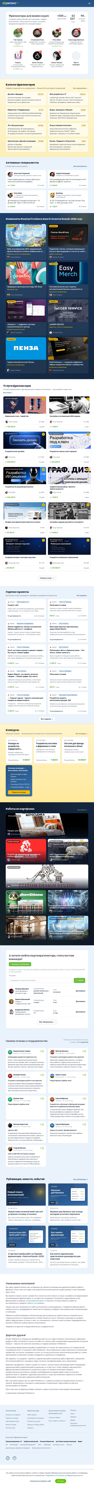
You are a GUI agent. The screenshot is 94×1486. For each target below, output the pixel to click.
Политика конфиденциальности (78, 1424)
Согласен (60, 1481)
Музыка (69, 1444)
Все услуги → (8, 393)
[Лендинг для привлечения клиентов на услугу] (24, 519)
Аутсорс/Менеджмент (28, 1444)
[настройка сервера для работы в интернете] (69, 519)
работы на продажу (36, 1303)
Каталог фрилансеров (20, 84)
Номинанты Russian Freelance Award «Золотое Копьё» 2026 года (44, 219)
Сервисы (30, 1428)
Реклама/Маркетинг (47, 1441)
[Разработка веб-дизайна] (24, 448)
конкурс (61, 1296)
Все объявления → (47, 1022)
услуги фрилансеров (35, 1301)
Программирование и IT (14, 1441)
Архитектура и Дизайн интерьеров (18, 1448)
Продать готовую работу (35, 1424)
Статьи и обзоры (54, 1417)
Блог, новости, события (57, 1421)
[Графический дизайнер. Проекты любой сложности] (69, 483)
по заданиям (82, 1042)
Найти (81, 980)
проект (25, 1296)
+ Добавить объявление (20, 964)
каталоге (15, 1309)
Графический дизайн (31, 1441)
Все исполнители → (80, 166)
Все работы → (82, 810)
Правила (73, 1417)
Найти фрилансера (12, 1421)
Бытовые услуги (58, 1444)
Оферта (72, 1420)
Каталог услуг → (47, 578)
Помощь (73, 1410)
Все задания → (82, 595)
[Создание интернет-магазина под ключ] (24, 554)
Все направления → (80, 88)
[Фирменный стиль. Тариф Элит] (24, 413)
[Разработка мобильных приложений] (69, 554)
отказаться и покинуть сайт (40, 1481)
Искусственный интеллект (41, 1448)
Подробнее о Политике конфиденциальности (64, 1475)
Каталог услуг (10, 1428)
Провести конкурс (19, 792)
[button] (6, 405)
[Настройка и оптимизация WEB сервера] (69, 413)
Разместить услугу (33, 1421)
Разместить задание (13, 1415)
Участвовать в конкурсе (35, 1418)
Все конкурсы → (82, 734)
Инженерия (14, 1444)
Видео (80, 1441)
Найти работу (32, 1415)
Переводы (47, 1444)
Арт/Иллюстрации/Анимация (66, 1441)
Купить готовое (11, 1424)
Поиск (72, 1413)
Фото (39, 1444)
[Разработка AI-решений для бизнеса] (24, 483)
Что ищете (12, 975)
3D (7, 1444)
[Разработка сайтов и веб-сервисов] (69, 448)
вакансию (43, 1296)
